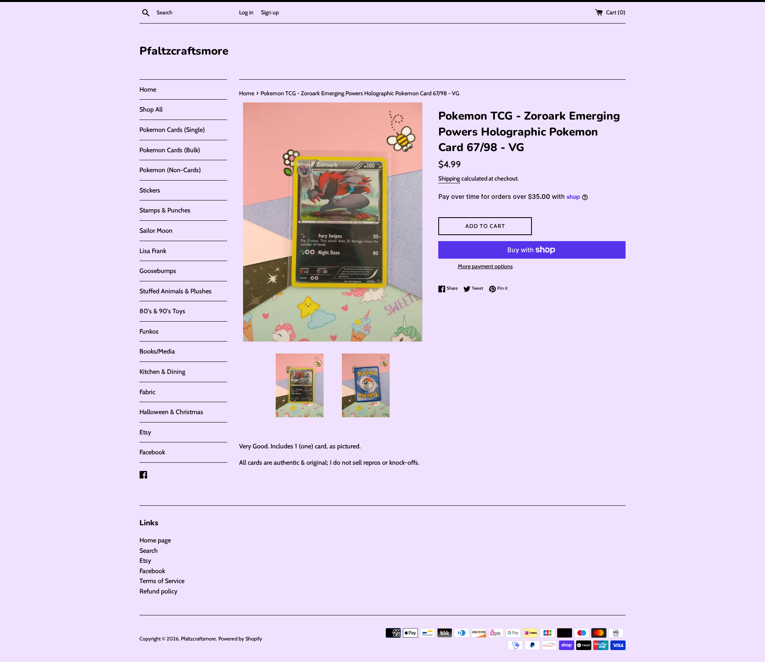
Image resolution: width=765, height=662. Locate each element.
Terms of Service (161, 581)
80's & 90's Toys (162, 311)
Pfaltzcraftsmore (183, 51)
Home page (155, 540)
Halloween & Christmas (171, 412)
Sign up (270, 12)
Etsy (145, 432)
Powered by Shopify (240, 639)
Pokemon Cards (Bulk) (169, 150)
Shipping (449, 178)
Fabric (147, 392)
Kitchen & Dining (162, 371)
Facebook (152, 452)
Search (148, 550)
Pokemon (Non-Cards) (170, 170)
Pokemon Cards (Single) (172, 130)
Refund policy (158, 591)
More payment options (485, 266)
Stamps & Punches (164, 210)
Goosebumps (157, 271)
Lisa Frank (152, 251)
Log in (246, 12)
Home (147, 89)
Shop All (151, 109)
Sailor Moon (156, 230)
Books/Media (157, 351)
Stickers (149, 190)
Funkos (149, 331)
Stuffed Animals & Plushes (175, 291)
